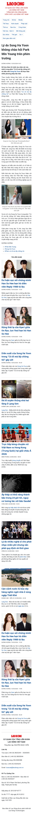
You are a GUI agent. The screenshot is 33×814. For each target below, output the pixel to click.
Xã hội (14, 20)
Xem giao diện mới (9, 38)
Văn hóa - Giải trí (8, 31)
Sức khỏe (6, 35)
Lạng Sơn (5, 410)
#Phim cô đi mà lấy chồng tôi (14, 251)
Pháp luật (24, 24)
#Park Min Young (10, 247)
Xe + (21, 35)
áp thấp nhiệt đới (14, 507)
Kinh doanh (15, 24)
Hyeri (13, 340)
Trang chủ (6, 20)
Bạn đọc (13, 27)
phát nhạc (23, 557)
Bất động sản (20, 31)
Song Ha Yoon (15, 71)
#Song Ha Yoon (10, 249)
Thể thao (6, 24)
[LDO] (16, 269)
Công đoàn (22, 27)
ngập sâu (21, 606)
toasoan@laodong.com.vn (14, 767)
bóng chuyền (16, 460)
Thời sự (5, 27)
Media (20, 20)
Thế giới (14, 35)
